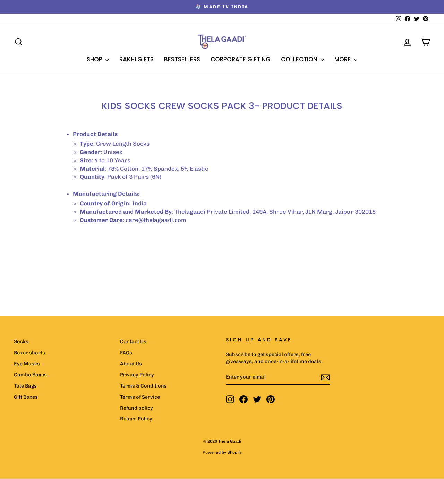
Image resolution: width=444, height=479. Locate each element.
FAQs (126, 352)
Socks (21, 341)
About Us (131, 364)
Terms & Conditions (143, 386)
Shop (95, 59)
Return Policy (136, 419)
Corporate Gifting (241, 59)
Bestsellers (182, 59)
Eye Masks (27, 364)
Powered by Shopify (222, 452)
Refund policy (136, 408)
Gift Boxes (26, 397)
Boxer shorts (29, 352)
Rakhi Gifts (136, 59)
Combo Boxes (30, 375)
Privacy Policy (137, 375)
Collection (300, 59)
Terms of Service (140, 397)
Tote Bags (25, 386)
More (343, 59)
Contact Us (133, 341)
